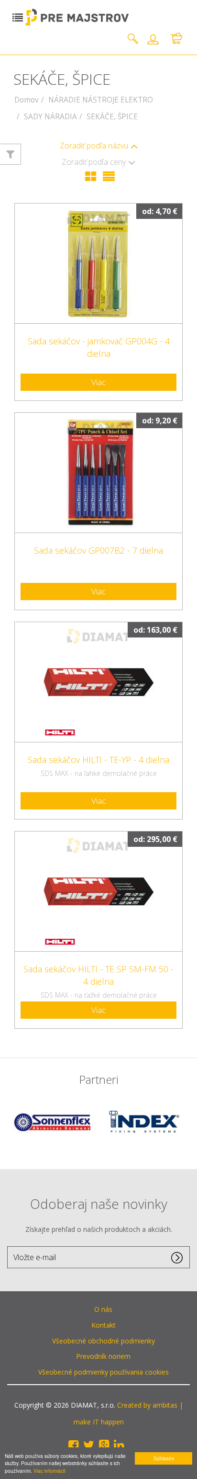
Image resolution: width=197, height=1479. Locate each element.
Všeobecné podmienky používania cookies (103, 1372)
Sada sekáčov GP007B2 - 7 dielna (98, 550)
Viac (98, 381)
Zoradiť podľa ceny (94, 162)
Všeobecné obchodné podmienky (103, 1340)
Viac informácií (49, 1470)
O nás (103, 1309)
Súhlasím (163, 1458)
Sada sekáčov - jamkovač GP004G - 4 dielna (99, 347)
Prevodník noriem (103, 1356)
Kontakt (103, 1325)
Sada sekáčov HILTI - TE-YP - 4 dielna (98, 759)
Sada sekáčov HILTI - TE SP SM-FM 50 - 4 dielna (98, 975)
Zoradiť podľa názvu (94, 145)
